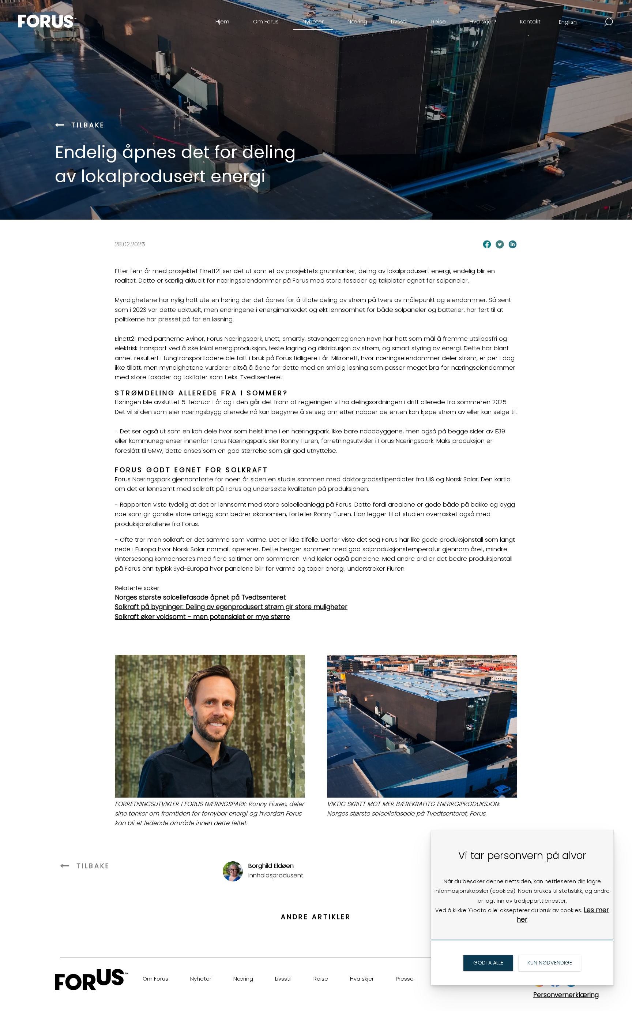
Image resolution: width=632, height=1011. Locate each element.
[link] (60, 15)
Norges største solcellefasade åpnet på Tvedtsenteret (200, 597)
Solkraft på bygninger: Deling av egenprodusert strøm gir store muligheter (231, 607)
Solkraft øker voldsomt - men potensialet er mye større (202, 616)
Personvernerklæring (566, 995)
